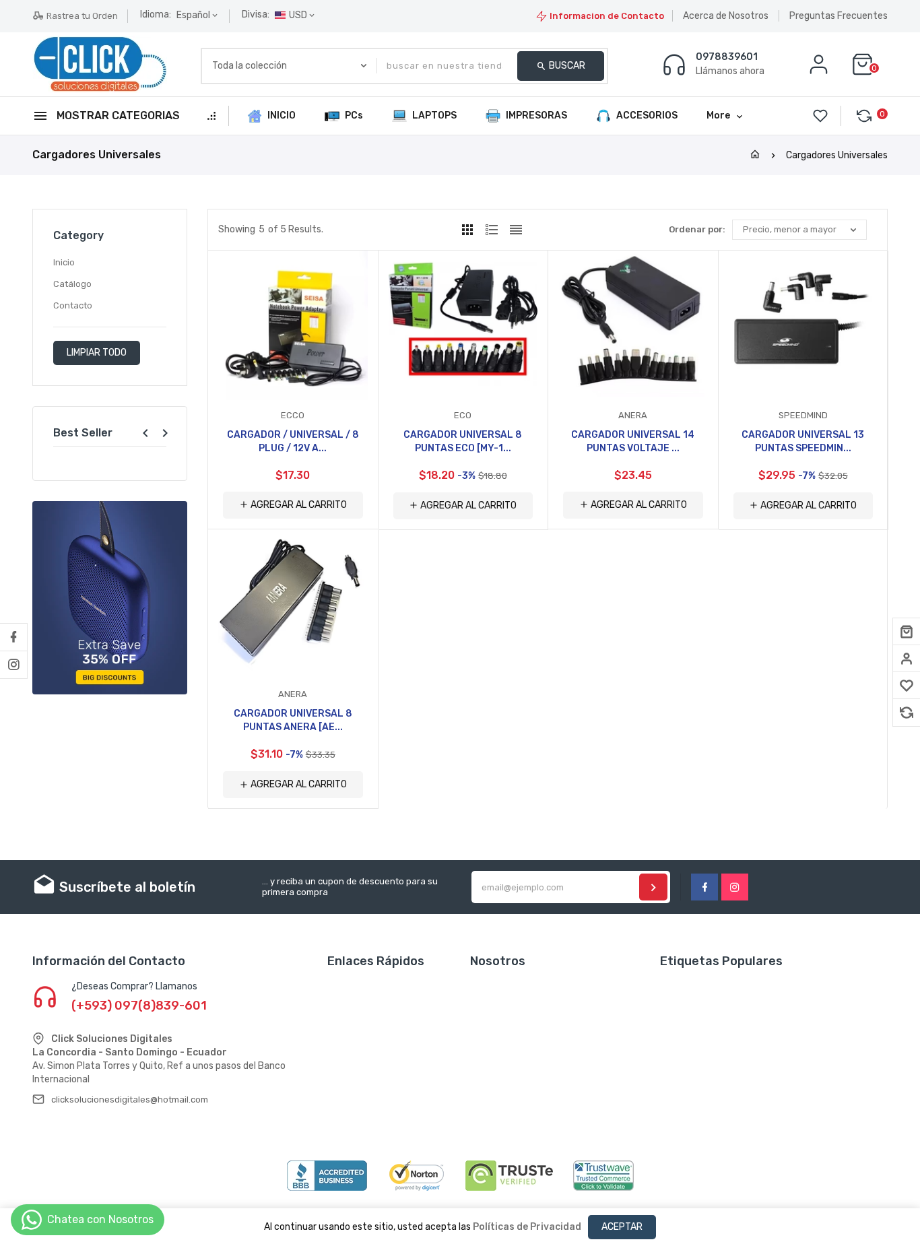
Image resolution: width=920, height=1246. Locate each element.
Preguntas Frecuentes (838, 16)
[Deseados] (906, 685)
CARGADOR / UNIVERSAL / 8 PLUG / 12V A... (293, 441)
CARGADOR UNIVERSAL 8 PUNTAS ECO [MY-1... (462, 441)
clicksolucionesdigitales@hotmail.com (129, 1099)
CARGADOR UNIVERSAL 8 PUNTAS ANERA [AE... (293, 720)
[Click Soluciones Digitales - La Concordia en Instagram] (13, 664)
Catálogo (72, 284)
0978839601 (727, 57)
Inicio (64, 262)
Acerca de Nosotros (725, 16)
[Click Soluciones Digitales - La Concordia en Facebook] (13, 637)
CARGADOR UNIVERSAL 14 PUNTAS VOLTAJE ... (632, 441)
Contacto (72, 305)
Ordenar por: (697, 229)
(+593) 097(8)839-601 (139, 1005)
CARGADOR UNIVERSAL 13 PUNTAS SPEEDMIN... (803, 441)
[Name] (653, 887)
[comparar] (906, 712)
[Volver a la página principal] (755, 155)
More (718, 115)
